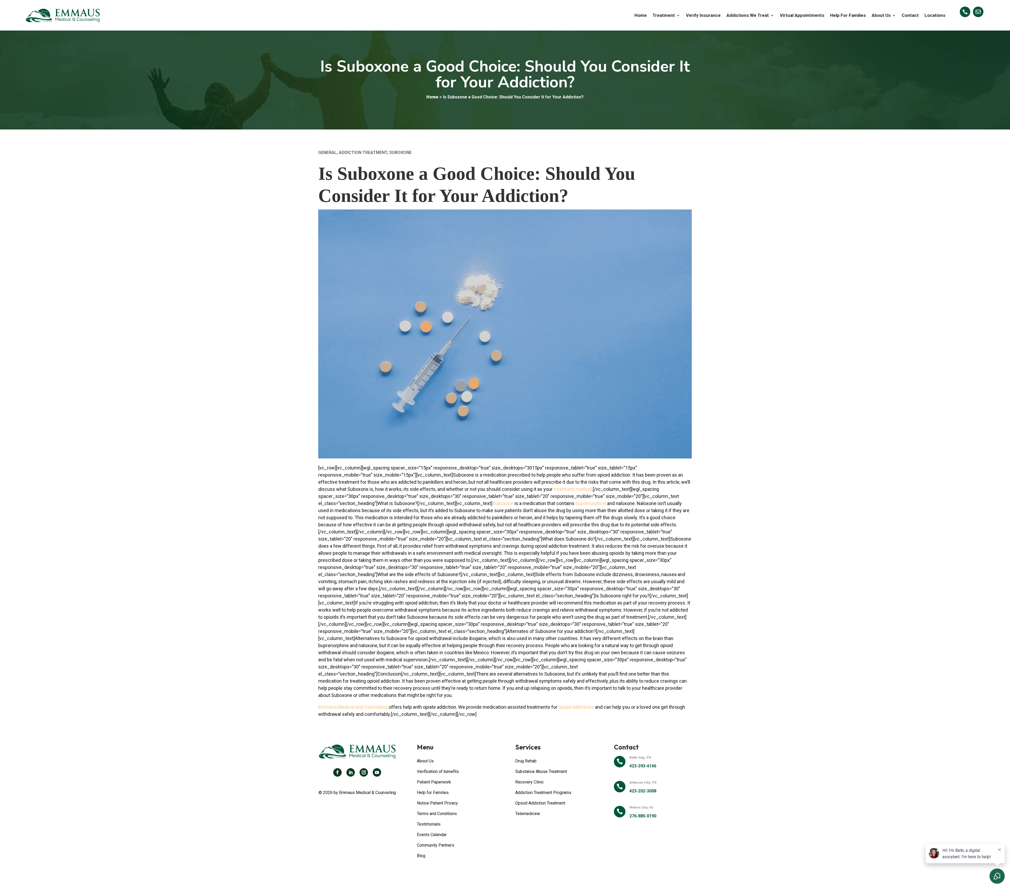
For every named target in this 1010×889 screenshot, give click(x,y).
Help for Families (433, 792)
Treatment (664, 15)
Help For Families (848, 15)
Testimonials (429, 824)
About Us (881, 15)
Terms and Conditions (437, 813)
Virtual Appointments (802, 15)
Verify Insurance (703, 15)
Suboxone (400, 152)
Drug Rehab (526, 760)
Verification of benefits (438, 771)
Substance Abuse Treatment (541, 771)
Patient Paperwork (434, 782)
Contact (910, 15)
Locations (935, 15)
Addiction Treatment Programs (543, 792)
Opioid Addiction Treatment (540, 803)
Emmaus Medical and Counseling (353, 707)
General (327, 152)
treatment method (573, 489)
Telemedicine (527, 813)
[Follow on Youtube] (377, 772)
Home (640, 15)
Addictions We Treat (747, 15)
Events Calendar (432, 834)
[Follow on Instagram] (364, 772)
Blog (421, 855)
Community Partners (435, 845)
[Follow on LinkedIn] (350, 772)
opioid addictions (576, 707)
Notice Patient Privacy (437, 803)
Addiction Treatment (363, 152)
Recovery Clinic (529, 782)
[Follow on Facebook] (337, 772)
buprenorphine (590, 503)
